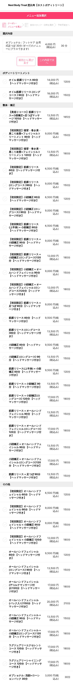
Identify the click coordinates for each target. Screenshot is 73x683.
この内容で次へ (47, 61)
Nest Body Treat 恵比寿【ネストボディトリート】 (36, 5)
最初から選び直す (26, 61)
